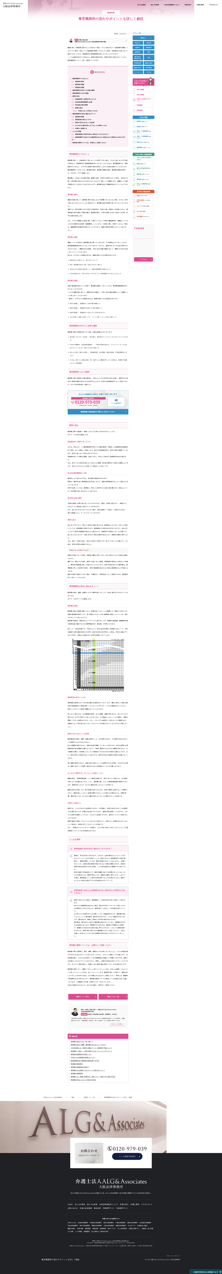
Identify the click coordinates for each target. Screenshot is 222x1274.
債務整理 (87, 1231)
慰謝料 (137, 47)
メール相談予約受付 (127, 1156)
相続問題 (88, 1228)
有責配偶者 (137, 63)
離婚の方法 (137, 68)
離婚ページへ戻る (82, 996)
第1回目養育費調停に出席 (82, 102)
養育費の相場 (78, 117)
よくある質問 (75, 131)
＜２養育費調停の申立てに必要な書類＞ (94, 447)
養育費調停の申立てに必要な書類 (82, 90)
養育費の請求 (78, 81)
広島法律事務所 (109, 1225)
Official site (72, 1223)
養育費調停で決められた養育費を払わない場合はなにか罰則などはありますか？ (98, 138)
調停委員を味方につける (81, 119)
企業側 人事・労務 (147, 1228)
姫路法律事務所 (97, 1225)
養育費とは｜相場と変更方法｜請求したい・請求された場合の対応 (93, 1077)
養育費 (149, 43)
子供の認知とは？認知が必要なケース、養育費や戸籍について (91, 1048)
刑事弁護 (80, 1228)
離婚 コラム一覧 (113, 996)
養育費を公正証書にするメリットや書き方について (88, 1070)
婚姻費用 (138, 52)
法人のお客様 (80, 1204)
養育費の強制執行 (77, 1064)
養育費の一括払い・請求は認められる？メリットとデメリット (91, 1051)
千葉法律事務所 (120, 1223)
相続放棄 (95, 1228)
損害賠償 (103, 1228)
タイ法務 (70, 1231)
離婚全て (143, 38)
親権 (148, 52)
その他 (149, 72)
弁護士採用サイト (134, 1228)
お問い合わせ (73, 1208)
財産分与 (138, 43)
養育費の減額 (78, 87)
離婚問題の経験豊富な (98, 412)
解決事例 (97, 1208)
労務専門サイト (108, 1208)
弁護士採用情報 (86, 1208)
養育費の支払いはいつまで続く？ (82, 1041)
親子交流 (137, 57)
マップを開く (143, 259)
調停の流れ (75, 96)
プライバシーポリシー (173, 1256)
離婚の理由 (148, 63)
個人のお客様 (92, 1204)
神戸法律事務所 (85, 1225)
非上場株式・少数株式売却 (99, 1231)
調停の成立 (77, 108)
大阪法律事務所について (108, 1204)
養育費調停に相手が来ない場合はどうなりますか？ (90, 134)
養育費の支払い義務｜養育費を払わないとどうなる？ (88, 1045)
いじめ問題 (78, 1231)
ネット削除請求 (122, 1228)
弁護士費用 (135, 1204)
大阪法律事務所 (73, 1225)
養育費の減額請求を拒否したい (81, 1054)
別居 (148, 57)
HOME (70, 1204)
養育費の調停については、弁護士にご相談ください (88, 143)
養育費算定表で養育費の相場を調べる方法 (85, 1061)
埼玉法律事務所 (108, 1223)
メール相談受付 (116, 403)
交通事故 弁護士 (142, 1225)
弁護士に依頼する (79, 128)
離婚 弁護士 (71, 1228)
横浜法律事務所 (132, 1223)
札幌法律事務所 (83, 1223)
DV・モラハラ (138, 72)
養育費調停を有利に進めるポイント (83, 114)
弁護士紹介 (124, 1204)
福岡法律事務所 (121, 1225)
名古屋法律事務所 (145, 1223)
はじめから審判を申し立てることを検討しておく (90, 125)
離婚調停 (149, 47)
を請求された (142, 126)
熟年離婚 (149, 68)
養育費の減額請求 (77, 1073)
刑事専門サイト (122, 1208)
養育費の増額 (78, 84)
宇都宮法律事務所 (96, 1223)
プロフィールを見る (116, 1024)
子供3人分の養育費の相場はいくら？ (83, 1057)
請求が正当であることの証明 (83, 122)
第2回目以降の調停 (80, 105)
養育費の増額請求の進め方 (80, 1067)
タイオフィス (131, 1225)
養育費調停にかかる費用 (79, 93)
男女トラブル (112, 1228)
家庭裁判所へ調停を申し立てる (84, 99)
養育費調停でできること (79, 78)
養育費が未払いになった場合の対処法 (83, 1080)
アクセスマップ (146, 1204)
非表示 (101, 72)
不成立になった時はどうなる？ (86, 111)
